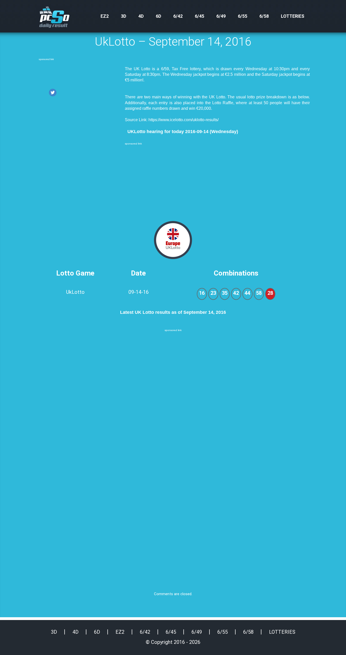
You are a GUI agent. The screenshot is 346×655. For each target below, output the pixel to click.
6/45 (199, 16)
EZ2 (105, 16)
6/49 (221, 16)
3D (123, 16)
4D (141, 16)
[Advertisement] (79, 74)
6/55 (242, 16)
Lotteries (292, 16)
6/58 (264, 16)
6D (158, 16)
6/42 (178, 16)
